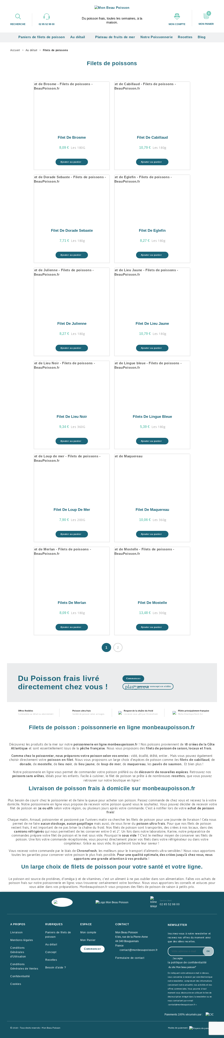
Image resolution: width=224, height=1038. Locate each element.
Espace (86, 924)
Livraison (16, 932)
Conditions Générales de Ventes (24, 966)
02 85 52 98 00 (170, 904)
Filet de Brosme (72, 137)
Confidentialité (20, 976)
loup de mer (111, 764)
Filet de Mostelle (152, 603)
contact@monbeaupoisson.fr (139, 950)
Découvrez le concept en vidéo (148, 686)
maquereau (136, 764)
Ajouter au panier (71, 162)
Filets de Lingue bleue (152, 417)
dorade (25, 764)
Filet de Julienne (71, 323)
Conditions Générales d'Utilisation (18, 952)
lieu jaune (87, 764)
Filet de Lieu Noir (72, 417)
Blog (202, 37)
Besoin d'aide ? (55, 967)
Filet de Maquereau (152, 510)
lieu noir (65, 764)
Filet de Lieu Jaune (152, 323)
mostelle (45, 764)
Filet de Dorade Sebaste (72, 230)
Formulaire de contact (129, 957)
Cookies (15, 984)
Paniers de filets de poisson (41, 37)
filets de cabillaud (194, 759)
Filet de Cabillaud (152, 137)
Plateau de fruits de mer (115, 37)
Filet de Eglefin (152, 230)
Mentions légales (21, 940)
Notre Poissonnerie (156, 37)
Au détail (79, 37)
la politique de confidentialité (187, 962)
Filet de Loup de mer (72, 510)
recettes (178, 776)
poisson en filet (60, 759)
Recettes (185, 37)
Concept (50, 952)
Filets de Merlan (72, 603)
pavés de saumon (167, 764)
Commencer (133, 678)
